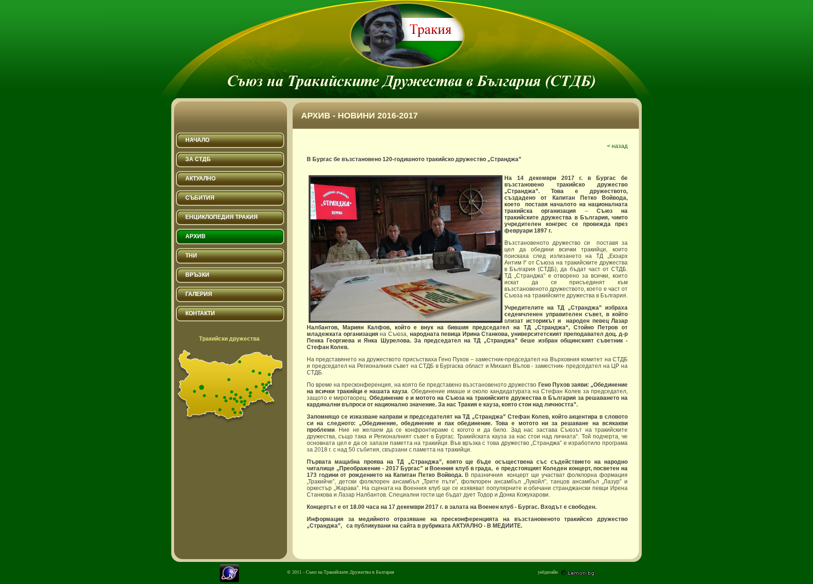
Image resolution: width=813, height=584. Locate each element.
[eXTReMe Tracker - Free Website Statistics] (229, 580)
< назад (617, 146)
